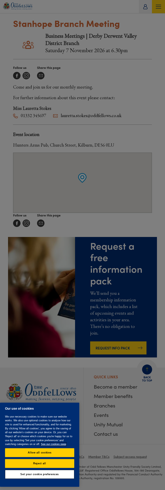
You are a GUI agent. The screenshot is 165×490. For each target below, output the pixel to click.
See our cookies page (53, 444)
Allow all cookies (39, 452)
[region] (39, 445)
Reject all (39, 463)
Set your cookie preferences (39, 474)
